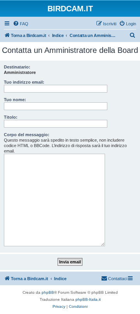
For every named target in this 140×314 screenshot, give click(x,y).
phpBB (48, 292)
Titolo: (11, 117)
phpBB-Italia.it (88, 299)
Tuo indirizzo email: (24, 82)
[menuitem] (20, 23)
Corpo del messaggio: (26, 134)
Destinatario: (17, 67)
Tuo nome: (15, 99)
